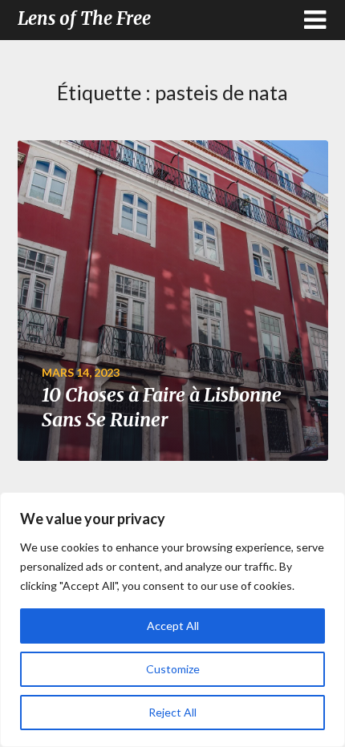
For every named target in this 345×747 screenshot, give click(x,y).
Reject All (172, 712)
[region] (172, 619)
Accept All (173, 625)
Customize (173, 669)
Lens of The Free (84, 18)
